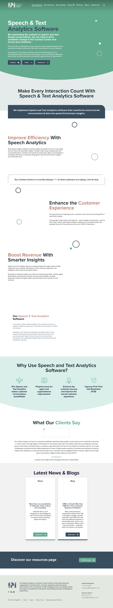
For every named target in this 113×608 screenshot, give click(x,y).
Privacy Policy (39, 600)
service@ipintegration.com (90, 597)
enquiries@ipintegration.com (91, 588)
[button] (14, 62)
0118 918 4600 (86, 586)
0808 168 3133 (86, 595)
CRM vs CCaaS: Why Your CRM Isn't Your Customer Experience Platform (72, 506)
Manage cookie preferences (54, 600)
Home (25, 600)
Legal (31, 600)
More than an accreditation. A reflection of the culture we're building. (40, 506)
